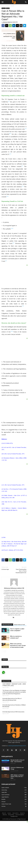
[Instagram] (7, 750)
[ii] (25, 128)
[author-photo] (14, 586)
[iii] (10, 133)
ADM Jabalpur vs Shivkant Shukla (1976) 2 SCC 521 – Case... (17, 776)
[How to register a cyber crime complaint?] (5, 630)
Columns (7, 5)
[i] (8, 101)
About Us (4, 813)
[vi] (23, 186)
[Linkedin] (13, 25)
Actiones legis (5, 569)
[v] (22, 166)
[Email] (17, 25)
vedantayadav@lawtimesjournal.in (17, 745)
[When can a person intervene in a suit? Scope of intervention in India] (5, 645)
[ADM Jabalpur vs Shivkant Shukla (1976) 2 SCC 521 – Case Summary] (5, 776)
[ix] (13, 243)
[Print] (21, 25)
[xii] (12, 331)
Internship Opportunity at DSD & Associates (13, 711)
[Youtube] (24, 750)
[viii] (12, 228)
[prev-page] (3, 651)
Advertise (5, 814)
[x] (6, 260)
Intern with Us (16, 813)
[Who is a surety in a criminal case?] (5, 638)
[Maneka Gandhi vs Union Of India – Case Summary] (5, 761)
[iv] (10, 153)
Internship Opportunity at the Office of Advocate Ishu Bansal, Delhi (12, 699)
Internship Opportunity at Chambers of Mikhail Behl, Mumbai (14, 705)
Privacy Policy (11, 814)
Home (3, 5)
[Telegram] (24, 25)
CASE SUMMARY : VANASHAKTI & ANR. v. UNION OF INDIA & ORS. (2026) (14, 684)
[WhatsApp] (10, 25)
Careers (9, 813)
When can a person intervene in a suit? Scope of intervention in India (18, 645)
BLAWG (12, 5)
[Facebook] (3, 25)
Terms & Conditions (20, 814)
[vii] (7, 196)
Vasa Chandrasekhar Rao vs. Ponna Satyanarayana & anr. (21, 571)
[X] (6, 25)
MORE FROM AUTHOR (19, 624)
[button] (2, 2)
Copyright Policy (14, 816)
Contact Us (22, 813)
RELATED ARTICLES (7, 624)
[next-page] (5, 651)
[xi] (23, 305)
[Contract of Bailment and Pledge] (5, 768)
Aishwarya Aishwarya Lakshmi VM (10, 22)
